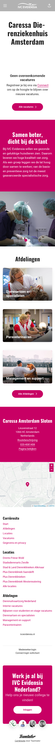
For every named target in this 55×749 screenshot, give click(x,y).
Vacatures (8, 538)
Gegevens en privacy (14, 542)
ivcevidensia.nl (27, 634)
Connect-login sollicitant (27, 653)
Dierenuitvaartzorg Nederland (19, 601)
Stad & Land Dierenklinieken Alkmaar (23, 567)
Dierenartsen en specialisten (19, 615)
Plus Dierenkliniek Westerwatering (22, 581)
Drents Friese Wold (13, 557)
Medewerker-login (27, 649)
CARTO (51, 506)
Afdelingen (9, 528)
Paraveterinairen (12, 624)
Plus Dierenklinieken (14, 576)
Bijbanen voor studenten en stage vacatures (27, 610)
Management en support (17, 620)
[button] (49, 6)
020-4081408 (27, 444)
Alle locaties (9, 586)
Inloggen (27, 709)
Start (5, 523)
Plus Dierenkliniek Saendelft (18, 571)
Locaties (7, 533)
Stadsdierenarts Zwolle (16, 562)
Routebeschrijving (27, 440)
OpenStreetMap (40, 506)
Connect (43, 85)
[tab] (25, 240)
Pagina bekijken (27, 448)
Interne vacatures (13, 605)
